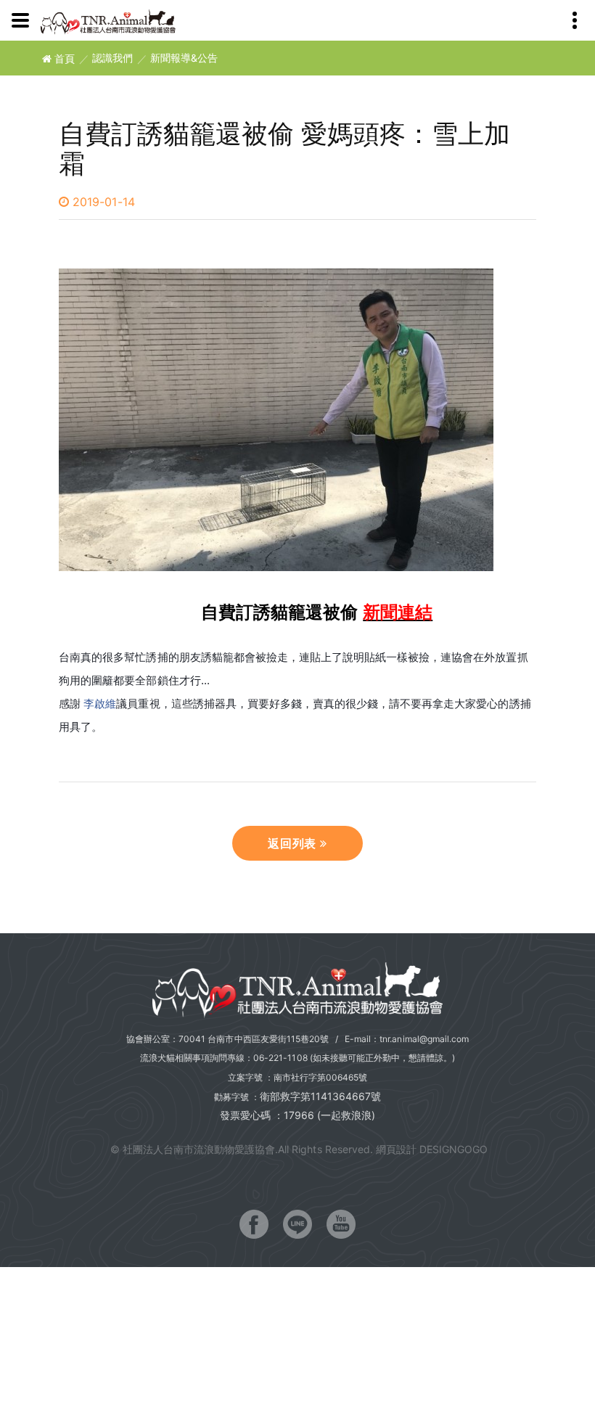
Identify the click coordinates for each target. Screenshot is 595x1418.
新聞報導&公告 (184, 58)
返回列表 (294, 843)
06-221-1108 (280, 1057)
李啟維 (99, 703)
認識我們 (112, 58)
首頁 (63, 58)
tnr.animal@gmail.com (424, 1038)
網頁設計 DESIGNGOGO (432, 1149)
